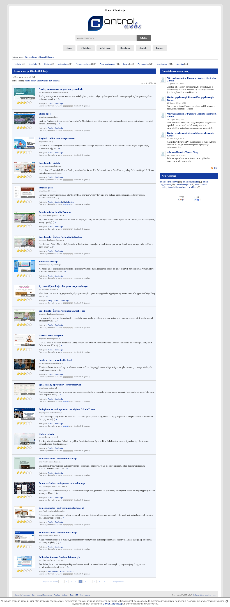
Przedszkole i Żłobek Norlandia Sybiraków (60, 237)
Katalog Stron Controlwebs (204, 595)
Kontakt (143, 48)
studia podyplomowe (169, 182)
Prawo (126, 64)
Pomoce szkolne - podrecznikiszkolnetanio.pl (61, 507)
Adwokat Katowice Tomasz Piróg (182, 152)
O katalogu (86, 48)
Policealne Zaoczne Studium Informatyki (59, 557)
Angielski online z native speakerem (57, 138)
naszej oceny (30, 80)
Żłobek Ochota (46, 434)
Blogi (50, 300)
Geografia (33, 64)
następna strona (119, 581)
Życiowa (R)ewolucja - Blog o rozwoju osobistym (63, 286)
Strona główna (31, 57)
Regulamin (125, 48)
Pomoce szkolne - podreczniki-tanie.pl (58, 532)
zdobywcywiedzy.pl (48, 261)
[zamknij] (227, 601)
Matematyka (63, 64)
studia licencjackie (183, 184)
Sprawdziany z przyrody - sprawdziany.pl (60, 384)
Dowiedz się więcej (112, 604)
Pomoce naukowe (83, 64)
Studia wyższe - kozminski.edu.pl (55, 360)
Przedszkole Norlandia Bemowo (55, 212)
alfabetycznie (42, 80)
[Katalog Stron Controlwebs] (115, 14)
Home (69, 48)
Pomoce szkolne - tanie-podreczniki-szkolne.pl (62, 483)
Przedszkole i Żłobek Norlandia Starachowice (62, 310)
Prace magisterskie (107, 64)
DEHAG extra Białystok (51, 335)
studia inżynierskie (191, 182)
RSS (216, 168)
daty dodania (54, 80)
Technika (180, 64)
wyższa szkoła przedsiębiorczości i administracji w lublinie (183, 185)
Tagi (71, 595)
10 (104, 581)
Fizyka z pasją (46, 187)
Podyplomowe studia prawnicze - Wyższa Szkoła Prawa (67, 409)
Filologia (17, 64)
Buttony (160, 48)
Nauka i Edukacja (46, 57)
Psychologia (142, 64)
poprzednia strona (50, 581)
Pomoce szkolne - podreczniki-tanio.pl (58, 458)
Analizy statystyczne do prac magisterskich (60, 89)
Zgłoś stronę (105, 48)
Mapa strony (85, 595)
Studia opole (45, 113)
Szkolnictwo (162, 64)
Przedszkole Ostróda (49, 163)
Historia (47, 64)
